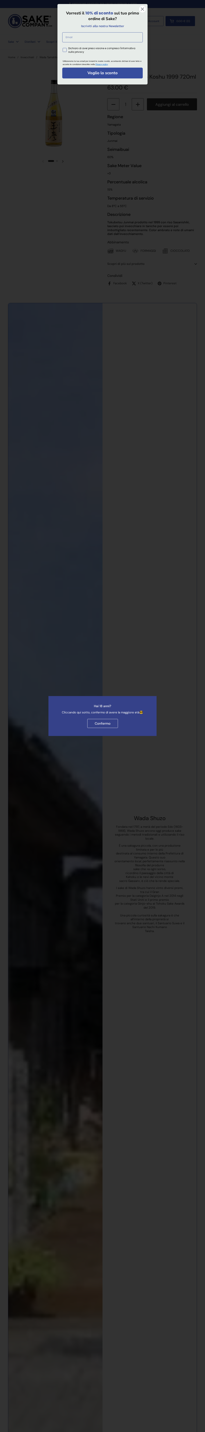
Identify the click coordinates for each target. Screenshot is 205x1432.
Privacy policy (101, 64)
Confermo (103, 723)
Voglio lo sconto (102, 73)
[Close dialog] (142, 9)
